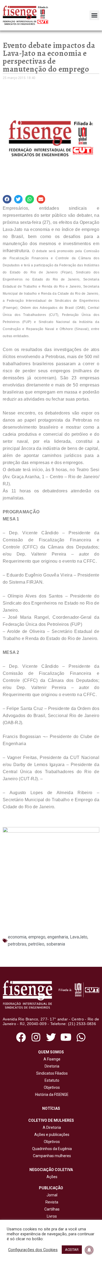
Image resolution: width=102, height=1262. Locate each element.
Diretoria (51, 1066)
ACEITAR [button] (72, 1250)
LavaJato (78, 937)
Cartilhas (52, 1209)
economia (17, 937)
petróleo (36, 944)
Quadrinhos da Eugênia (51, 1149)
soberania (55, 944)
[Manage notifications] (89, 1250)
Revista (51, 1202)
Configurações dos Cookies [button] (33, 1249)
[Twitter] (51, 1037)
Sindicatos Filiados (51, 1073)
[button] (94, 15)
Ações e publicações (51, 1134)
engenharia (57, 937)
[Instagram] (36, 1037)
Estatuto (51, 1080)
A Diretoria (51, 1127)
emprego (36, 937)
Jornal (52, 1195)
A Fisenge (51, 1059)
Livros (52, 1216)
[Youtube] (66, 1037)
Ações (51, 1177)
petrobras (17, 944)
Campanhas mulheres (51, 1156)
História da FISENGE (51, 1094)
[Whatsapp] (81, 1037)
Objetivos (51, 1087)
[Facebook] (21, 1037)
